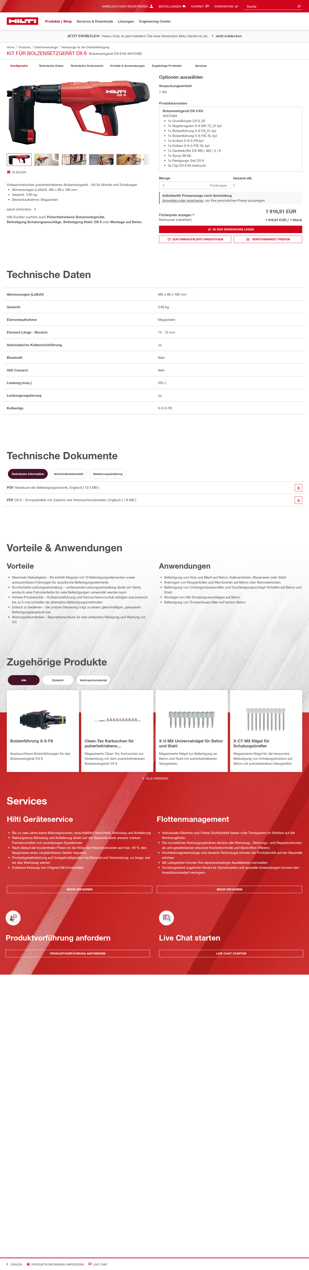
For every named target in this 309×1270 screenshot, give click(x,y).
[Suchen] (299, 6)
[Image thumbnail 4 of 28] (101, 159)
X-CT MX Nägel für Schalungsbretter (251, 743)
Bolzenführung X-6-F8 (31, 740)
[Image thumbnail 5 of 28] (128, 159)
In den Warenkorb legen (233, 229)
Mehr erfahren (19, 209)
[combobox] (272, 6)
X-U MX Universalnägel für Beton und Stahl (191, 743)
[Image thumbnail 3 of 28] (74, 159)
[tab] (19, 66)
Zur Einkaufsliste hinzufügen (197, 239)
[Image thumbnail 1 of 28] (19, 159)
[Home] (22, 21)
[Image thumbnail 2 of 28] (46, 159)
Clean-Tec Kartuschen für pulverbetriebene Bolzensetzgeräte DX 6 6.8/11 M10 (113, 743)
